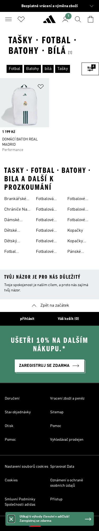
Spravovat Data (62, 466)
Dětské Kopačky (12, 231)
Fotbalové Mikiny (45, 252)
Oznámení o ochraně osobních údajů (66, 482)
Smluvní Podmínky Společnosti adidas (20, 501)
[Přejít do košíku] (90, 19)
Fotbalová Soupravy (45, 199)
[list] (41, 69)
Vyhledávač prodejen (66, 440)
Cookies (11, 480)
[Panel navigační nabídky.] (8, 19)
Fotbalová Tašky (45, 210)
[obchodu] (49, 21)
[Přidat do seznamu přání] (40, 87)
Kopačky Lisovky (75, 241)
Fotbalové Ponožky (76, 199)
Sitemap (57, 412)
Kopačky (75, 231)
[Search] (78, 19)
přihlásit (27, 319)
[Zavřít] (11, 518)
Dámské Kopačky (12, 220)
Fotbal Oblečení (12, 252)
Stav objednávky (18, 412)
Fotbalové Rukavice (76, 210)
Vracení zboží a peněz (67, 398)
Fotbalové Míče (45, 241)
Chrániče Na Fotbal (15, 210)
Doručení (12, 398)
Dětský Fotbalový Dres (13, 241)
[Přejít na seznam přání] (21, 19)
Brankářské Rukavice (15, 199)
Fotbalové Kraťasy (45, 231)
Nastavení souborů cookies (26, 466)
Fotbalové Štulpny (76, 220)
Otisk (9, 426)
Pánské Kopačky (75, 252)
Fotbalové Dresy (45, 220)
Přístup (56, 499)
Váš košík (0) (68, 319)
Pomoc (55, 426)
